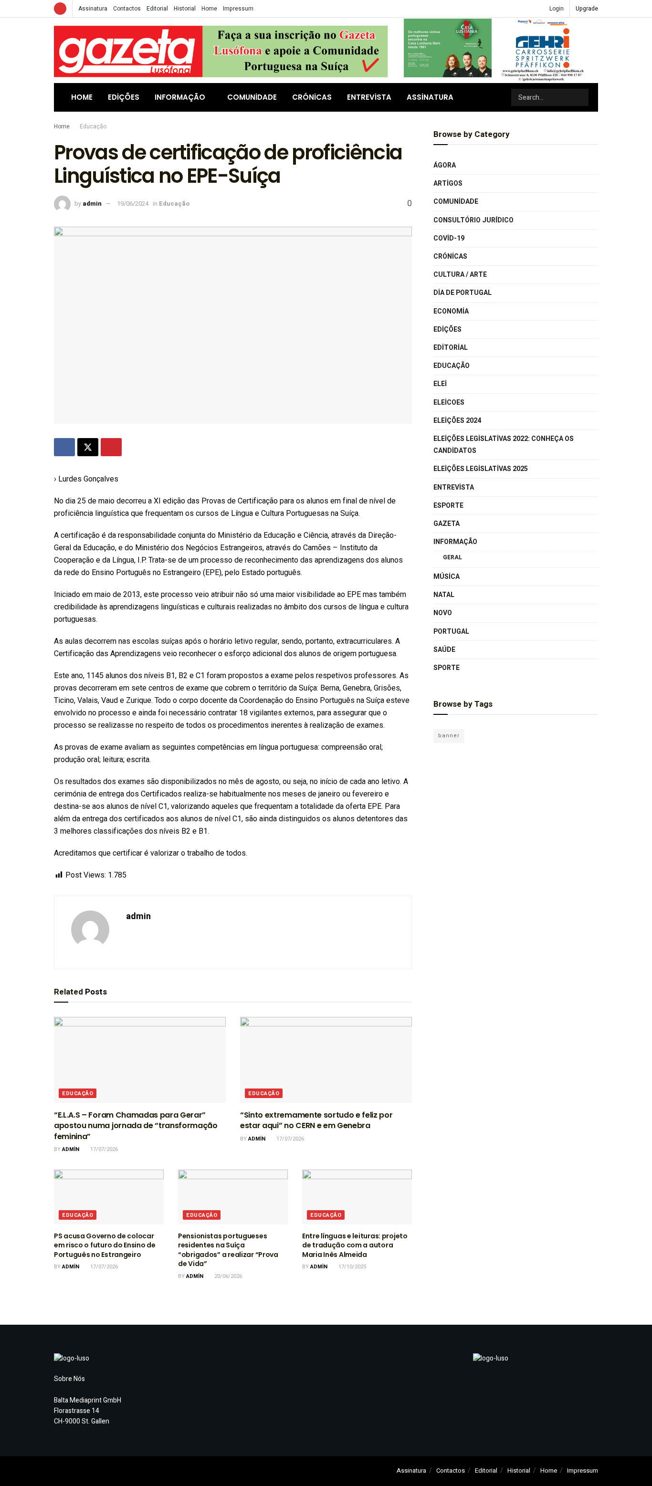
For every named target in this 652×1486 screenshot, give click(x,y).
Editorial (157, 8)
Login (556, 8)
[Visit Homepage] (221, 50)
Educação (93, 126)
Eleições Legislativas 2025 (480, 469)
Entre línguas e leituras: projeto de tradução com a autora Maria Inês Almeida (355, 1245)
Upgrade (587, 8)
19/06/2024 (132, 203)
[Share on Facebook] (64, 447)
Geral (452, 557)
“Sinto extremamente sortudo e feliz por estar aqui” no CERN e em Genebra (316, 1120)
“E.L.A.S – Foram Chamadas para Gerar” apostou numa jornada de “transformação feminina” (136, 1125)
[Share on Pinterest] (111, 447)
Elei (440, 384)
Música (446, 577)
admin (92, 203)
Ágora (444, 165)
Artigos (448, 183)
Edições (123, 97)
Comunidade (252, 97)
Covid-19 (448, 238)
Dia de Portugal (462, 293)
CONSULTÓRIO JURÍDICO (473, 220)
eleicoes (448, 403)
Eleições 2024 (457, 421)
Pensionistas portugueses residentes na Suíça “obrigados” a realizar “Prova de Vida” (228, 1250)
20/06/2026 (227, 1276)
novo (442, 613)
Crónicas (312, 97)
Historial (185, 8)
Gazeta (446, 524)
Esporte (448, 506)
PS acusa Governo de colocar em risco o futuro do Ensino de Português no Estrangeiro (105, 1245)
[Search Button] (580, 97)
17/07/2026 (103, 1149)
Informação (180, 97)
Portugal (451, 632)
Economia (451, 311)
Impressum (238, 8)
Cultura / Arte (460, 275)
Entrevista (369, 97)
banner (449, 736)
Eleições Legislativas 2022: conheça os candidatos (503, 445)
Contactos (127, 8)
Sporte (446, 668)
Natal (443, 595)
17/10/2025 (351, 1267)
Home (209, 8)
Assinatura (92, 8)
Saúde (444, 650)
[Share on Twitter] (87, 447)
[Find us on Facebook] (60, 8)
